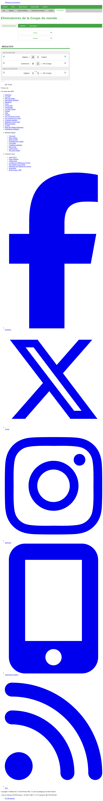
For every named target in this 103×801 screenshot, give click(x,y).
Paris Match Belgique (12, 100)
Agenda (7, 115)
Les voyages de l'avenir (12, 116)
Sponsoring (12, 168)
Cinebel (7, 111)
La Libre (7, 96)
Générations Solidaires (12, 129)
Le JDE (7, 125)
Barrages (35, 38)
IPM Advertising (10, 124)
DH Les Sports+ (10, 98)
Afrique (35, 32)
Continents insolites (11, 120)
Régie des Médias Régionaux (14, 127)
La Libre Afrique (10, 109)
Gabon (44, 57)
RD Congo (47, 64)
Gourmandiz (9, 107)
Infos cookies (13, 138)
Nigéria (25, 57)
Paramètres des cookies (16, 141)
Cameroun (25, 64)
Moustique (8, 102)
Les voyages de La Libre (13, 118)
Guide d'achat (13, 149)
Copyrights (12, 143)
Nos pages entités (14, 150)
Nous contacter (13, 159)
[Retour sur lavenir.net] (51, 2)
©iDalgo (3, 81)
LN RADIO (9, 106)
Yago (6, 113)
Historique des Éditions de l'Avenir (20, 166)
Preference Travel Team (12, 122)
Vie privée (12, 136)
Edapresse (8, 95)
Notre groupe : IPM (15, 170)
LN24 (7, 104)
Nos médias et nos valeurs (17, 164)
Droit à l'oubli (13, 140)
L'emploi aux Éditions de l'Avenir (19, 163)
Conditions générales (15, 145)
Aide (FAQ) (13, 157)
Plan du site (12, 147)
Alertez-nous (13, 161)
